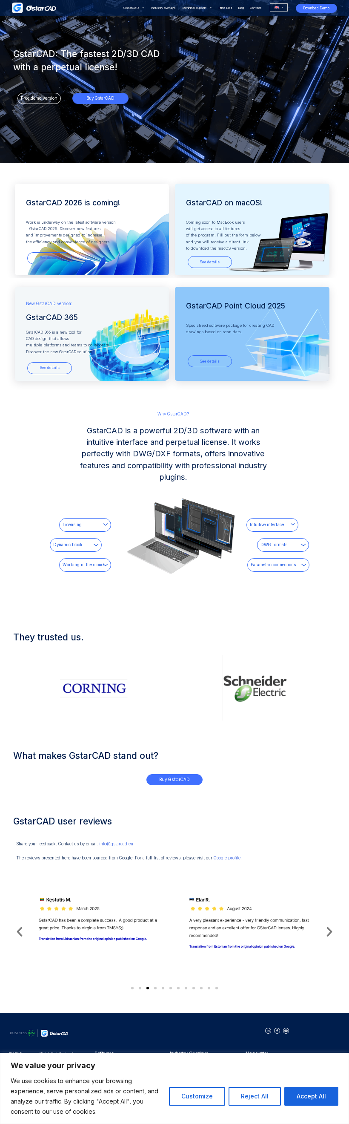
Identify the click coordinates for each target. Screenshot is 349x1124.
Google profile (227, 858)
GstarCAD (131, 8)
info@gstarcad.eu (116, 844)
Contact (255, 8)
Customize (197, 1096)
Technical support (194, 8)
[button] (19, 931)
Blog (241, 8)
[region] (174, 1088)
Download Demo (316, 8)
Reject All (255, 1096)
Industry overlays (163, 8)
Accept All (311, 1096)
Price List (225, 8)
